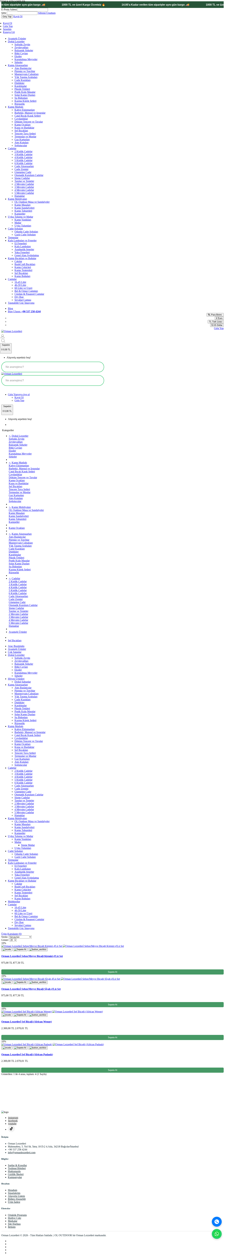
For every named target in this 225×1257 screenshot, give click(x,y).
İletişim (11, 1226)
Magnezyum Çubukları (26, 74)
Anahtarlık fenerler (24, 249)
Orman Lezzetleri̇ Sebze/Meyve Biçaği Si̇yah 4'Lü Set (31, 989)
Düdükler (19, 83)
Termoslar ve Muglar (25, 136)
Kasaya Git (9, 32)
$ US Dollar (216, 325)
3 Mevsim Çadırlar (24, 187)
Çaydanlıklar (21, 118)
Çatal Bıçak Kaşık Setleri (27, 115)
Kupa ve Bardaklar (24, 127)
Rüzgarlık (19, 103)
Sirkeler (18, 62)
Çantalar (12, 279)
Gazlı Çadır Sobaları (25, 234)
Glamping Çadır (22, 172)
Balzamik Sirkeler (23, 50)
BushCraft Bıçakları (24, 264)
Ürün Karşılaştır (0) (11, 933)
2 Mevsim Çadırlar (24, 184)
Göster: (5, 940)
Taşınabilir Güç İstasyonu (21, 302)
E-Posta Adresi (9, 9)
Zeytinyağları (21, 47)
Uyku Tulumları (22, 225)
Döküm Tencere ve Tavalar (28, 121)
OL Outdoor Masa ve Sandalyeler (32, 201)
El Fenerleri (20, 243)
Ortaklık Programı (17, 1215)
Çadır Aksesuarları (24, 166)
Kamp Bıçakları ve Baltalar (22, 258)
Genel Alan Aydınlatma (26, 255)
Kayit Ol (17, 16)
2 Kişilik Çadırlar (23, 151)
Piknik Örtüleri (22, 89)
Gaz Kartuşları (22, 139)
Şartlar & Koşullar (17, 1165)
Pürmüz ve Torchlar (24, 71)
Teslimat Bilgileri (17, 1168)
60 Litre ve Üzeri (23, 288)
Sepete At (112, 972)
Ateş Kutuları (21, 142)
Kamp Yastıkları (22, 219)
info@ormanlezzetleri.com (21, 1152)
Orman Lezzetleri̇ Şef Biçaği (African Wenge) (26, 1021)
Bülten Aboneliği (17, 1199)
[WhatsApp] (217, 1234)
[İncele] (6, 949)
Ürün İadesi (14, 1202)
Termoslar (13, 237)
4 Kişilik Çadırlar (23, 157)
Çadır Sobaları (15, 228)
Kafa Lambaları (22, 246)
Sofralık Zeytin (22, 44)
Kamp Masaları (22, 204)
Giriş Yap (8, 26)
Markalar (12, 1221)
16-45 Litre (20, 282)
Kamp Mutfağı (15, 106)
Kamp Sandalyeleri (24, 207)
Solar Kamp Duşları (24, 95)
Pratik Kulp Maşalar (24, 92)
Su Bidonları (21, 98)
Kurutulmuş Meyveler (25, 59)
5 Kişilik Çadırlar (23, 160)
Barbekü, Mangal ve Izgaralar (29, 112)
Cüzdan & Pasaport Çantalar (29, 294)
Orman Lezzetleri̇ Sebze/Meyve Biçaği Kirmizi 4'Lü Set (32, 956)
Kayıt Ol (7, 23)
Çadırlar (12, 148)
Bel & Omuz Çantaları (26, 291)
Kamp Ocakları (22, 124)
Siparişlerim (14, 1193)
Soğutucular (20, 145)
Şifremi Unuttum (47, 13)
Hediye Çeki (14, 1218)
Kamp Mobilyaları (17, 199)
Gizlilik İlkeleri (16, 1174)
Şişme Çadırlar (22, 178)
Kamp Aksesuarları (18, 65)
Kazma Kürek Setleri (25, 100)
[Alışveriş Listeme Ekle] (38, 949)
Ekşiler (18, 56)
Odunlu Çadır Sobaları (26, 231)
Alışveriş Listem (16, 1196)
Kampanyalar (15, 1177)
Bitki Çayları (21, 53)
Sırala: (4, 936)
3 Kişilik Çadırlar (23, 154)
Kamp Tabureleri (23, 210)
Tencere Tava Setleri (25, 133)
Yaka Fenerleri (22, 252)
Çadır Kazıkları (22, 80)
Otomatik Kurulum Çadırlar (28, 175)
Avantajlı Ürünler (17, 38)
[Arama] (98, 367)
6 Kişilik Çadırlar (23, 163)
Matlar (17, 222)
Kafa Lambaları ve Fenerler (22, 240)
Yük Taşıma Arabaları (25, 77)
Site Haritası (14, 1224)
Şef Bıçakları (21, 130)
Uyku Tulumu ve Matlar (20, 216)
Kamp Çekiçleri (22, 267)
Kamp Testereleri (23, 270)
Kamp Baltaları (22, 276)
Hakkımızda (14, 1171)
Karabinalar (20, 86)
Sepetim (7, 29)
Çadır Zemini (21, 169)
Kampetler (19, 213)
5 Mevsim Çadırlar (24, 193)
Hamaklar (19, 196)
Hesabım (12, 1190)
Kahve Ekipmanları (24, 109)
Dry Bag (19, 297)
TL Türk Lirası (215, 321)
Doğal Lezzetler (16, 41)
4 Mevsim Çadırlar (24, 190)
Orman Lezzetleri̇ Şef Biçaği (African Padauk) (27, 1054)
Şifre (3, 13)
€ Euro (219, 318)
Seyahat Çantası (22, 299)
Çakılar (18, 261)
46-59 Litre (20, 285)
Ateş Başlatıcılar (22, 68)
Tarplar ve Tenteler (24, 181)
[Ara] (217, 1222)
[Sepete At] (20, 949)
